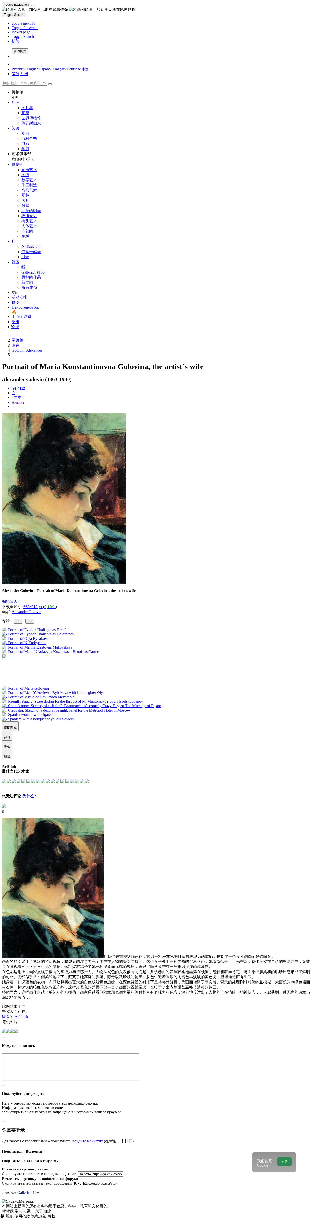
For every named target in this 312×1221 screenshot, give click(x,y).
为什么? (29, 796)
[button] (24, 23)
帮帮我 (8, 1211)
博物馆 (17, 94)
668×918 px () (40, 607)
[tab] (18, 388)
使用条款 (22, 1216)
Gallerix (23, 1192)
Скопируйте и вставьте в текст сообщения (37, 1183)
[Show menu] (33, 5)
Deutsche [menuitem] (74, 69)
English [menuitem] (32, 69)
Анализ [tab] (18, 402)
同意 (284, 1161)
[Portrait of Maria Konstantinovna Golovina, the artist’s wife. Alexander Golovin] (64, 582)
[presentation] (161, 407)
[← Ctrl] (51, 652)
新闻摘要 (20, 51)
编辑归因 (10, 602)
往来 (48, 1211)
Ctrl (18, 621)
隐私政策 (39, 1216)
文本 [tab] (17, 397)
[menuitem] (85, 69)
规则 (10, 1216)
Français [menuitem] (59, 69)
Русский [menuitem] (19, 69)
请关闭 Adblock (15, 1017)
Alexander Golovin (26, 612)
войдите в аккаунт (87, 1141)
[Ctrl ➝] (25, 688)
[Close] (50, 84)
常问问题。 (25, 1211)
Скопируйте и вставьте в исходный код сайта (39, 1174)
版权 (51, 1216)
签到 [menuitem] (16, 74)
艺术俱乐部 (23, 156)
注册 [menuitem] (24, 74)
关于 (39, 1211)
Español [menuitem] (45, 69)
